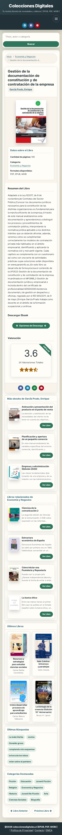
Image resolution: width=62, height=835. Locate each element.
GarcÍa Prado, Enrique (21, 89)
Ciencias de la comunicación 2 (30, 509)
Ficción (12, 781)
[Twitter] (24, 25)
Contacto (39, 830)
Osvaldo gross (16, 743)
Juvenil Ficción (43, 781)
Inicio (9, 56)
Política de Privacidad (22, 830)
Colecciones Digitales (31, 5)
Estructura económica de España (33, 539)
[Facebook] (31, 25)
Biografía (35, 799)
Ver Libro (46, 425)
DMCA (49, 830)
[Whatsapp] (34, 388)
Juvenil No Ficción (30, 793)
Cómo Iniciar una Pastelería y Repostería (34, 569)
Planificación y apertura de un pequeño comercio (34, 438)
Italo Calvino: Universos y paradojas (43, 664)
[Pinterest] (37, 25)
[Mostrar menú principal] (56, 18)
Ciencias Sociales (17, 799)
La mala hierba (16, 737)
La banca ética (29, 597)
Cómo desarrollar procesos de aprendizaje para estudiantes (18, 709)
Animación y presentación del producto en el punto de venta (37, 408)
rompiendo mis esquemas (22, 749)
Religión (13, 787)
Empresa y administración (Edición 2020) (35, 467)
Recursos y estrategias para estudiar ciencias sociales (18, 663)
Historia (13, 793)
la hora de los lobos (18, 755)
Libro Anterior (20, 810)
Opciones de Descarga (31, 325)
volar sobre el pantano (20, 761)
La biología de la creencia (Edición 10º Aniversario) (43, 709)
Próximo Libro (41, 810)
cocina (31, 737)
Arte (46, 793)
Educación (26, 781)
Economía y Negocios (25, 56)
